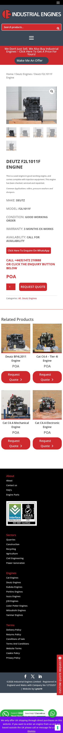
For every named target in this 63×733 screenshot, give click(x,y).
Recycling (11, 549)
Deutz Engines (23, 74)
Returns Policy (13, 634)
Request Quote (33, 287)
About (9, 480)
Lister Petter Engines (17, 605)
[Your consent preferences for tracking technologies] (58, 728)
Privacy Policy (13, 657)
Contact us (11, 485)
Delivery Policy (13, 629)
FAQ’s (9, 490)
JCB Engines (12, 601)
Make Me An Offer (30, 60)
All (19, 298)
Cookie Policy (13, 653)
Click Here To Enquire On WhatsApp (28, 250)
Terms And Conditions (17, 643)
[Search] (58, 27)
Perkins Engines (14, 591)
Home (9, 74)
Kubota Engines (14, 586)
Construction (12, 544)
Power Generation (15, 563)
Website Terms (14, 648)
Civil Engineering (15, 558)
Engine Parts (12, 494)
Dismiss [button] (31, 731)
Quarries (10, 539)
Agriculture (12, 553)
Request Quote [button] (14, 377)
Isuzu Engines (13, 596)
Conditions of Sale (15, 639)
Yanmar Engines (14, 615)
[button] (52, 91)
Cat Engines (12, 577)
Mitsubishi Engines (16, 610)
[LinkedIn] (40, 677)
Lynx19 (38, 688)
